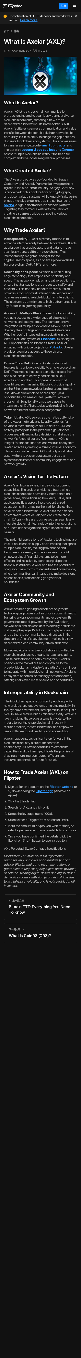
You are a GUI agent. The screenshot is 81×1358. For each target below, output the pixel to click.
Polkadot (56, 347)
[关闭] (76, 16)
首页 (6, 31)
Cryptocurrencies (16, 50)
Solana (9, 205)
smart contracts (53, 145)
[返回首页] (12, 6)
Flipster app (44, 791)
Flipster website (61, 787)
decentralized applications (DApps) (47, 150)
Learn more (29, 20)
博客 (16, 31)
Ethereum (48, 339)
